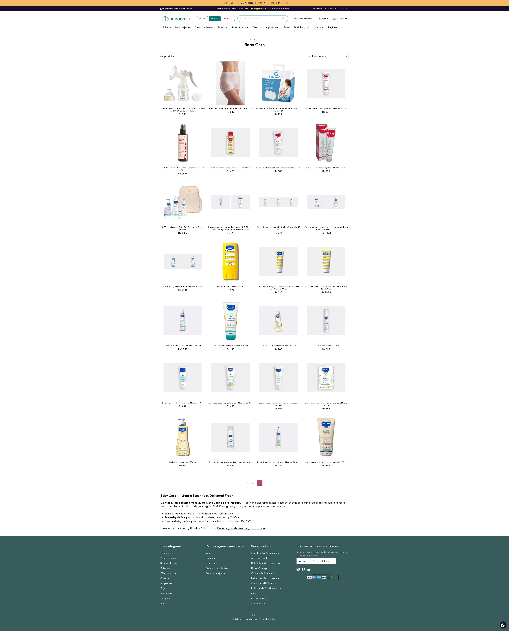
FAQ (253, 593)
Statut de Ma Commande (265, 552)
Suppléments (272, 27)
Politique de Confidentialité (266, 588)
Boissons (222, 27)
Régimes (332, 27)
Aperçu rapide (183, 103)
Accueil (252, 39)
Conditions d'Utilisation (263, 583)
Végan (209, 552)
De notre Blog (259, 598)
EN (342, 8)
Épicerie (166, 27)
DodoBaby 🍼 (301, 27)
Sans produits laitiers (217, 568)
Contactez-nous (260, 603)
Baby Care (166, 593)
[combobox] (263, 18)
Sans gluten (212, 557)
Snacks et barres (204, 27)
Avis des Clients (259, 557)
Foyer (287, 27)
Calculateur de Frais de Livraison (268, 562)
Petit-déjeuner (183, 27)
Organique (211, 562)
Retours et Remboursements (266, 578)
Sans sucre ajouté (215, 573)
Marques (319, 27)
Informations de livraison (324, 8)
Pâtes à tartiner (240, 27)
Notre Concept (259, 568)
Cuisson (257, 27)
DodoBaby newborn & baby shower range (241, 528)
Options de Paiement (262, 573)
